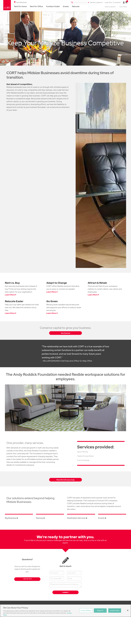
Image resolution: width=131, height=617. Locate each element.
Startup (39, 518)
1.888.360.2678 (27, 579)
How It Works (123, 6)
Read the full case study (65, 480)
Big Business (11, 518)
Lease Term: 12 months (112, 2)
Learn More (10, 295)
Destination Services (76, 518)
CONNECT (65, 592)
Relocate (75, 6)
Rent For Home (20, 6)
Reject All (100, 610)
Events (66, 6)
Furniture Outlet (53, 6)
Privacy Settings (86, 610)
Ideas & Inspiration (110, 6)
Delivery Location (95, 2)
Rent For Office (36, 6)
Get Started (65, 333)
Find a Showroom (21, 2)
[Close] (127, 610)
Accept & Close (114, 610)
